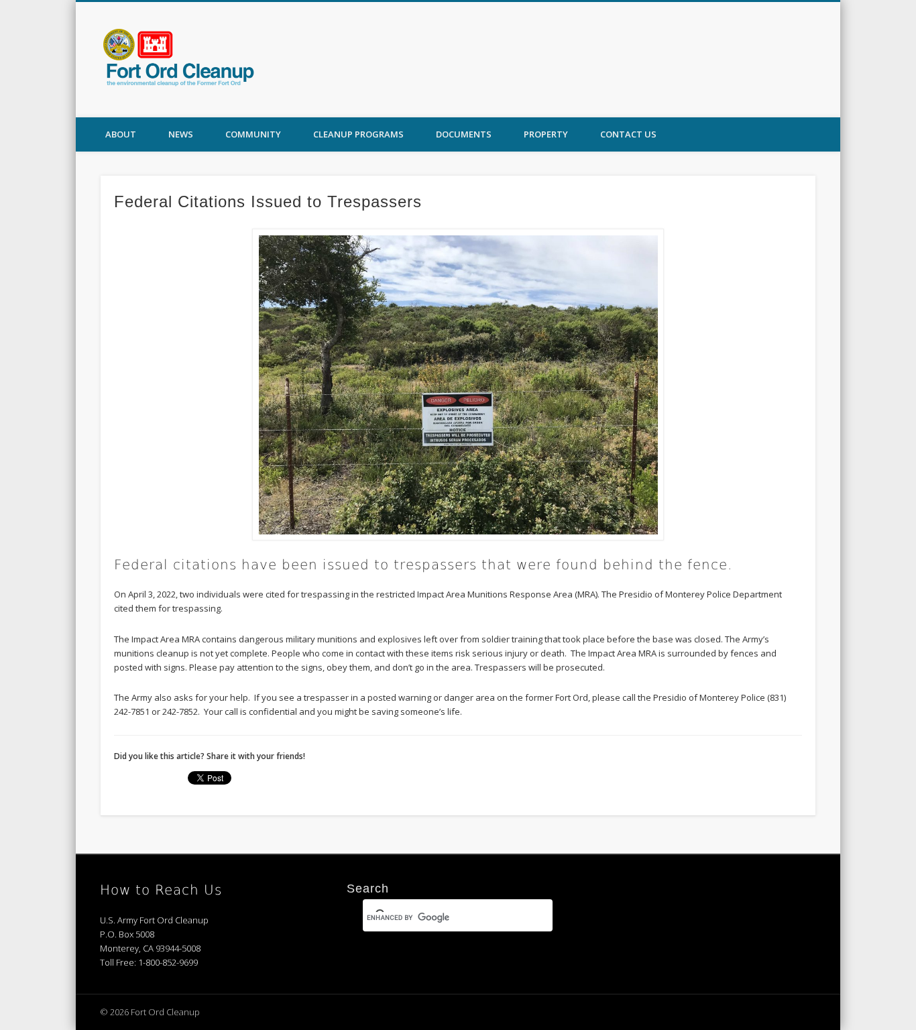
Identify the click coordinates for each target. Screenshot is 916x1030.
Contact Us (628, 134)
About (120, 134)
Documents (464, 134)
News (180, 134)
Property (546, 134)
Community (253, 134)
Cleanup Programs (358, 134)
